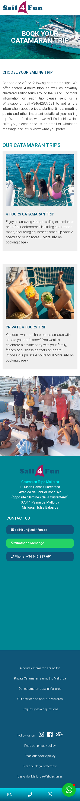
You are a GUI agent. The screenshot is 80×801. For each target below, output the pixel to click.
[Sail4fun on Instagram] (40, 735)
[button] (69, 790)
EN (10, 795)
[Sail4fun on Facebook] (48, 735)
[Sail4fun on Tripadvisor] (58, 735)
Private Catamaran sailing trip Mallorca (40, 678)
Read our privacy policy (40, 745)
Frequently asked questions (40, 709)
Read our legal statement (40, 766)
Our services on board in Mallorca (40, 699)
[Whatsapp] (50, 794)
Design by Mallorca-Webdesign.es (40, 776)
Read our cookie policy (40, 756)
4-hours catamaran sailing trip (40, 668)
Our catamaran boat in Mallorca (40, 688)
